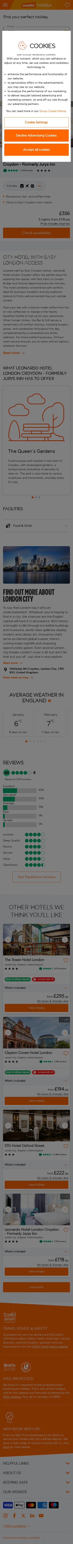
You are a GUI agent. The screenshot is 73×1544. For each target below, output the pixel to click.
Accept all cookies (36, 149)
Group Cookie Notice (52, 111)
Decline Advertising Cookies (36, 135)
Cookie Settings (36, 122)
